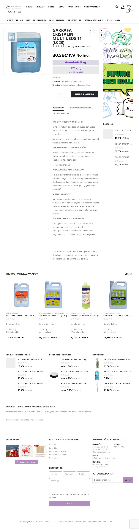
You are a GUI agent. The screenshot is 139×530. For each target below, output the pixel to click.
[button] (117, 6)
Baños (8, 313)
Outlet (52, 6)
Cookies (52, 445)
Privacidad (53, 448)
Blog (61, 6)
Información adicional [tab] (80, 108)
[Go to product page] (108, 134)
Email (101, 35)
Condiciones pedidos (58, 454)
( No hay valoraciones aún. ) (79, 46)
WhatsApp (101, 39)
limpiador (72, 85)
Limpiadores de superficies (72, 81)
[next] (95, 31)
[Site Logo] (13, 7)
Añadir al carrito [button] (31, 284)
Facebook (101, 30)
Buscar (128, 479)
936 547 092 (15, 11)
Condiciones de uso (57, 451)
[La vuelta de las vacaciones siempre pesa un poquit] (40, 451)
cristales (64, 85)
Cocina (14, 313)
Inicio (29, 6)
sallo (78, 85)
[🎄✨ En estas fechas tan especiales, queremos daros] (12, 451)
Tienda (39, 6)
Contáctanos (91, 6)
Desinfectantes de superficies (29, 313)
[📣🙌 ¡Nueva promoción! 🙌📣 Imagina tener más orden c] (26, 451)
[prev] (90, 31)
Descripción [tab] (58, 108)
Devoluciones (55, 458)
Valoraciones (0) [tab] (61, 113)
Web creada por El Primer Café (100, 521)
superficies (85, 85)
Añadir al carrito (84, 94)
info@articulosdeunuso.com (104, 458)
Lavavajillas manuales (79, 313)
